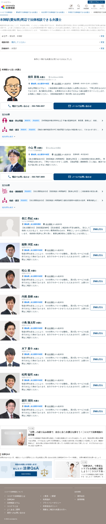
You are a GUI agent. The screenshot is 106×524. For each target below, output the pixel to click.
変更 (102, 36)
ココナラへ (7, 2)
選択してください (18, 42)
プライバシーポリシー (52, 503)
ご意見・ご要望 (49, 496)
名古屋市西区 (36, 224)
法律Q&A (10, 499)
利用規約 (46, 499)
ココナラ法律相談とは (16, 496)
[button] (53, 136)
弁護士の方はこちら (96, 2)
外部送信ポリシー (50, 506)
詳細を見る (98, 229)
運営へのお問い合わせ (16, 513)
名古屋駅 (58, 84)
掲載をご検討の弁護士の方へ (54, 509)
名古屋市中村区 (43, 84)
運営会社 (81, 496)
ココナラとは (12, 506)
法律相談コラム (13, 503)
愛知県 (33, 84)
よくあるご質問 (13, 509)
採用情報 (81, 499)
